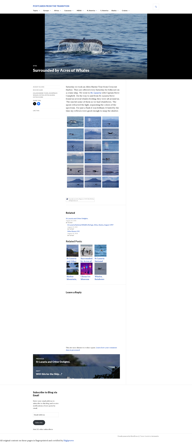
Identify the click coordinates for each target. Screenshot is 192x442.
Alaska (113, 10)
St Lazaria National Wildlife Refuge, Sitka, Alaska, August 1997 (90, 225)
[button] (75, 122)
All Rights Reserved (73, 200)
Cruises (125, 10)
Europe (46, 10)
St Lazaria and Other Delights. (77, 218)
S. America (104, 10)
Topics (35, 10)
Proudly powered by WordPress (128, 436)
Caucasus (67, 10)
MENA (79, 10)
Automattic (155, 436)
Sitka (35, 66)
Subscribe (39, 423)
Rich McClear (38, 90)
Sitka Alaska (50, 95)
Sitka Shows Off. (73, 231)
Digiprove (69, 440)
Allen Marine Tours (41, 93)
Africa (56, 10)
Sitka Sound (38, 97)
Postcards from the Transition (51, 6)
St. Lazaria (95, 93)
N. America (91, 10)
